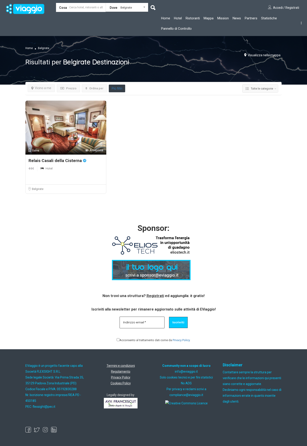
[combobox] (127, 8)
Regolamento (120, 371)
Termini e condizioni (121, 365)
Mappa (209, 18)
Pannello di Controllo (176, 29)
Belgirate (37, 189)
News (237, 18)
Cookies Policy (121, 383)
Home (165, 18)
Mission (223, 18)
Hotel (178, 18)
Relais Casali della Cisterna (56, 160)
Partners (251, 18)
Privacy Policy (181, 340)
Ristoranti (193, 18)
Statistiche (269, 18)
